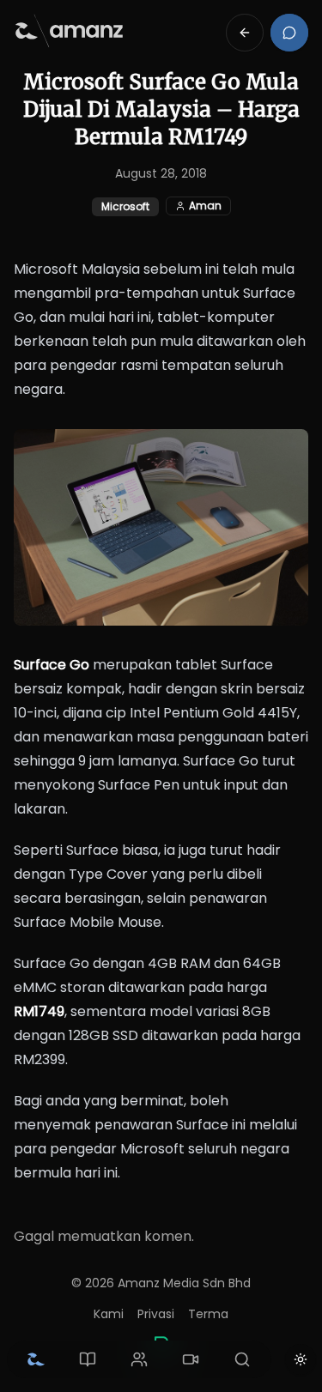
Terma (208, 1313)
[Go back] (245, 32)
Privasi (155, 1313)
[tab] (36, 1359)
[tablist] (139, 1359)
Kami (109, 1313)
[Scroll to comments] (289, 32)
